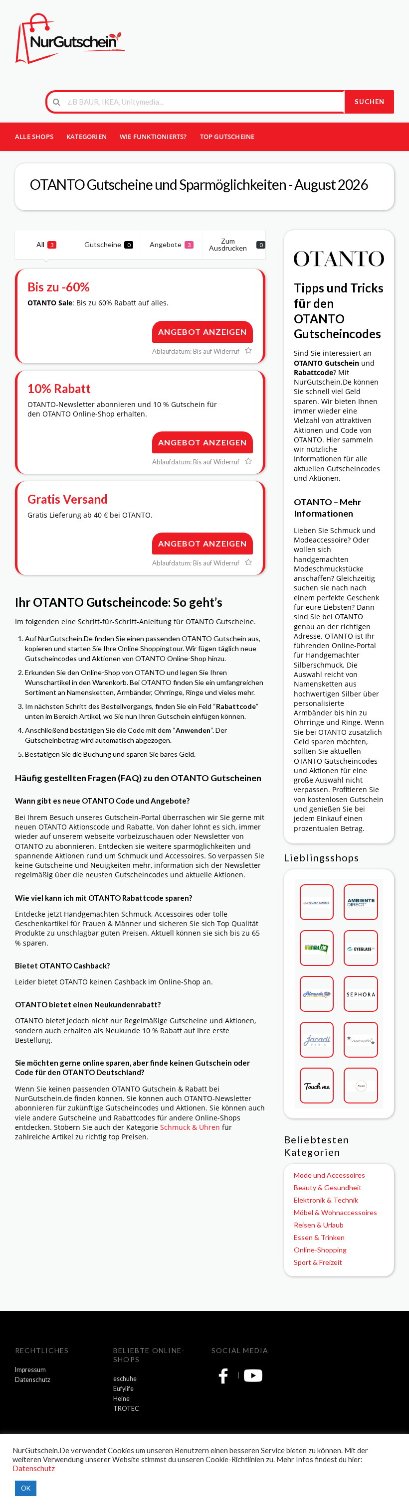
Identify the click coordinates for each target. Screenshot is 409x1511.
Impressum (30, 1370)
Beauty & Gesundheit (328, 1187)
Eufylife (123, 1388)
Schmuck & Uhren (190, 1127)
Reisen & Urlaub (319, 1225)
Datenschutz (32, 1379)
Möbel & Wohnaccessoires (335, 1212)
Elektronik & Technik (326, 1200)
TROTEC (126, 1408)
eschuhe (125, 1378)
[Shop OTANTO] (339, 257)
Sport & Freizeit (318, 1262)
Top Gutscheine (227, 136)
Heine (121, 1398)
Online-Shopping (320, 1249)
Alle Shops (34, 136)
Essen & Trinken (319, 1237)
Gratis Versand (67, 499)
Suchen (370, 102)
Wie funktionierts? (153, 136)
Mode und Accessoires (329, 1175)
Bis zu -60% (58, 286)
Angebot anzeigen (202, 331)
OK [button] (25, 1488)
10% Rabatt (59, 388)
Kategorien (86, 136)
